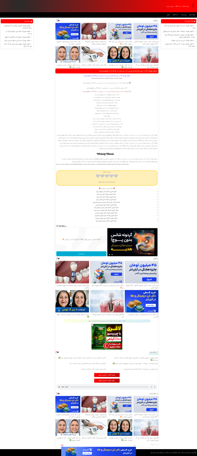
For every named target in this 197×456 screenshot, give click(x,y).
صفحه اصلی (192, 15)
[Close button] (135, 445)
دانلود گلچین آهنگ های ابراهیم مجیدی (106, 213)
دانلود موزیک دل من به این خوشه (182, 40)
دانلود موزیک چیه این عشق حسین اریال (17, 40)
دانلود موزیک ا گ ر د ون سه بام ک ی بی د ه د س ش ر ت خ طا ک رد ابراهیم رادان (128, 71)
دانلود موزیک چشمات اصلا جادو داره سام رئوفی (178, 31)
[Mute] (112, 254)
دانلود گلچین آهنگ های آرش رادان (106, 197)
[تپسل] (62, 445)
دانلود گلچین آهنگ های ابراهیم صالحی (106, 218)
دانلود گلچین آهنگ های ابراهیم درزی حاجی (106, 210)
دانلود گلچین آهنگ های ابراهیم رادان (106, 192)
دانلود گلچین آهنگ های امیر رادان (106, 194)
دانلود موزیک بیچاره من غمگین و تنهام (17, 37)
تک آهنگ (175, 15)
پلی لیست (183, 15)
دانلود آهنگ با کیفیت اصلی (106, 375)
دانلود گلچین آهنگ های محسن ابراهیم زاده (106, 208)
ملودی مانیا (107, 116)
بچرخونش (81, 254)
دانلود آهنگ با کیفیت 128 (107, 381)
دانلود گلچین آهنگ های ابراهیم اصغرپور (106, 216)
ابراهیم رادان (90, 88)
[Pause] (109, 254)
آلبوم (168, 15)
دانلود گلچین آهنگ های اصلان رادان (106, 200)
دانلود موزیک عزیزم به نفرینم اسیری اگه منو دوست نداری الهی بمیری (180, 36)
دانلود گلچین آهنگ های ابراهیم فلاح (106, 221)
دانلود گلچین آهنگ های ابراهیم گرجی (106, 205)
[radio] (116, 176)
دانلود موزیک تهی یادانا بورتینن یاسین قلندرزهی (106, 202)
